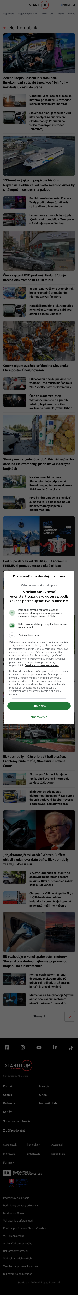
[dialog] (39, 647)
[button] (39, 635)
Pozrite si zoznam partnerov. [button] (42, 665)
